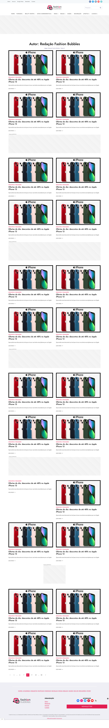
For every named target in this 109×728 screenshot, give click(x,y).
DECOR (76, 691)
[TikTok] (101, 2)
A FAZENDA (26, 691)
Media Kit (47, 703)
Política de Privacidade (51, 718)
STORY (89, 691)
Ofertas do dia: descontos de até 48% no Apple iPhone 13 (28, 80)
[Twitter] (93, 2)
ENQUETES (34, 691)
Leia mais (11, 88)
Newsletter (27, 1)
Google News (20, 1)
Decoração (77, 14)
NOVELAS (55, 691)
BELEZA (65, 691)
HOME (20, 691)
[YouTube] (99, 2)
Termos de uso (59, 718)
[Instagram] (96, 2)
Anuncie (14, 1)
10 (36, 675)
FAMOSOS (48, 691)
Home (13, 14)
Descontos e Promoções (14, 77)
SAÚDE (71, 691)
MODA (60, 691)
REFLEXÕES (82, 691)
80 (41, 675)
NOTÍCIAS (41, 691)
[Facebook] (90, 2)
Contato (33, 1)
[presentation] (30, 62)
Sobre (9, 1)
